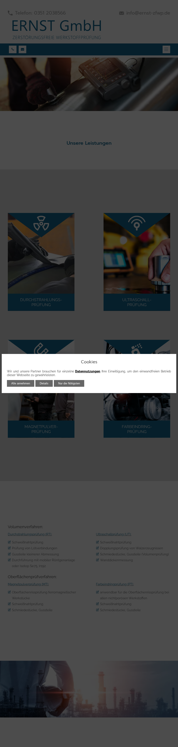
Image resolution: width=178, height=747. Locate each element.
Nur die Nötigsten (69, 383)
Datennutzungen (87, 371)
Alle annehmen (20, 383)
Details (44, 383)
